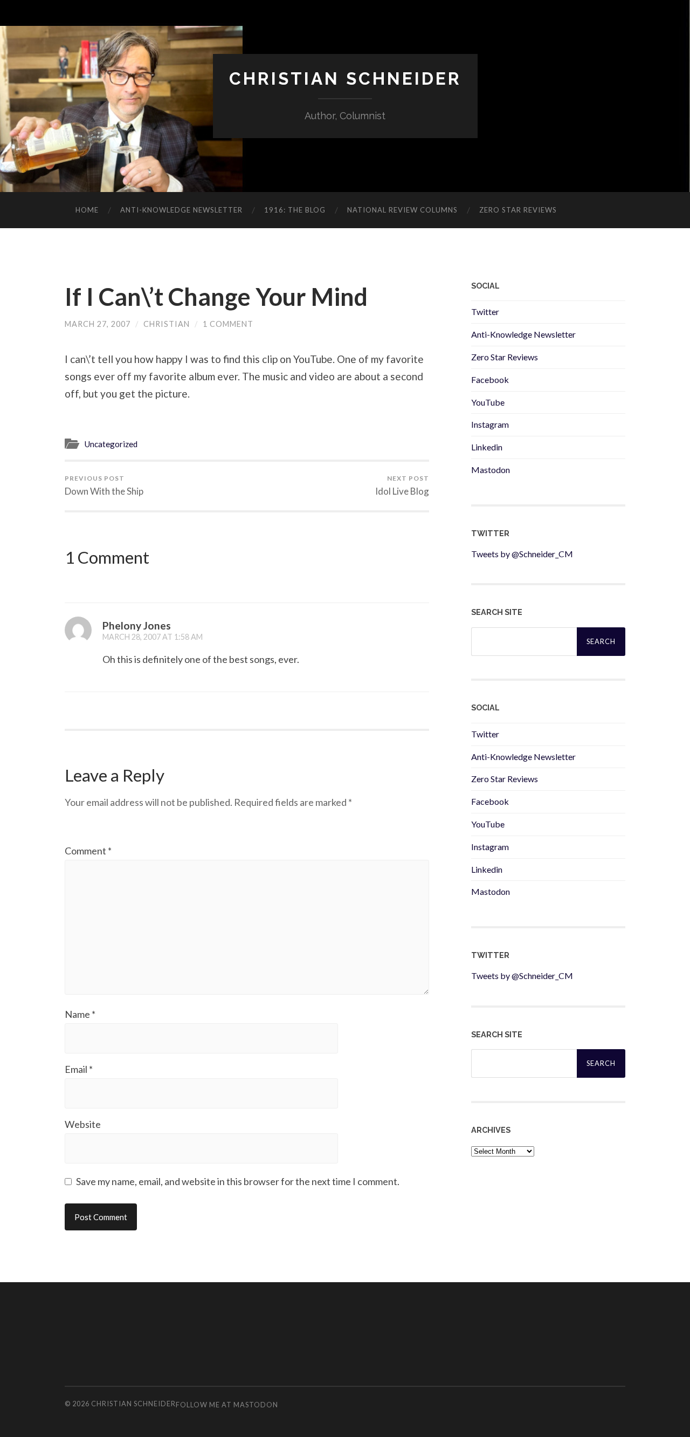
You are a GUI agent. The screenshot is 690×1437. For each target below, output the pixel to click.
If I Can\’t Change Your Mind (216, 296)
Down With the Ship (104, 485)
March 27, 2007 (97, 324)
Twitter (485, 311)
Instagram (490, 424)
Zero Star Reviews (518, 210)
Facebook (490, 379)
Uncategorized (110, 444)
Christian (166, 324)
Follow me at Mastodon (227, 1404)
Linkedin (486, 447)
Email (79, 1069)
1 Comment (228, 324)
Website (83, 1124)
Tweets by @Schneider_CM (522, 554)
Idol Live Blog (402, 485)
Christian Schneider (345, 78)
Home (87, 210)
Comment (88, 851)
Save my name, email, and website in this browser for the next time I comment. (237, 1181)
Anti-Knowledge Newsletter (523, 334)
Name (80, 1014)
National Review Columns (402, 210)
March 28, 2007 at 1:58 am (152, 636)
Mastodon (490, 469)
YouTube (488, 402)
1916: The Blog (295, 210)
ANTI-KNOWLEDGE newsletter (181, 210)
